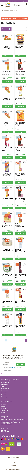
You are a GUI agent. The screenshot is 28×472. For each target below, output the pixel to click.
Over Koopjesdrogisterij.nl (11, 380)
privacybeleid (13, 367)
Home (2, 15)
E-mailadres (6, 362)
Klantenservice (6, 401)
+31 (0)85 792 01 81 (6, 424)
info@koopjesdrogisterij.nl (12, 422)
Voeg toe (8, 55)
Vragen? (4, 417)
